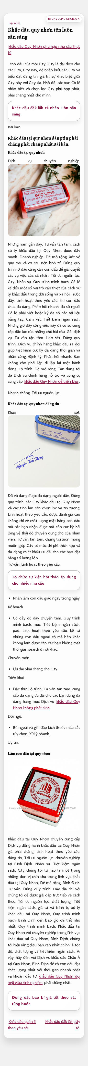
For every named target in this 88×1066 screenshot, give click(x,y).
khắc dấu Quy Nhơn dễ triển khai (51, 381)
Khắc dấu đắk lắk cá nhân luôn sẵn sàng (44, 110)
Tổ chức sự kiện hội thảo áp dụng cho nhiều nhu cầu (44, 580)
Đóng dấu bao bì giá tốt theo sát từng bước (44, 1000)
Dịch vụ (14, 23)
